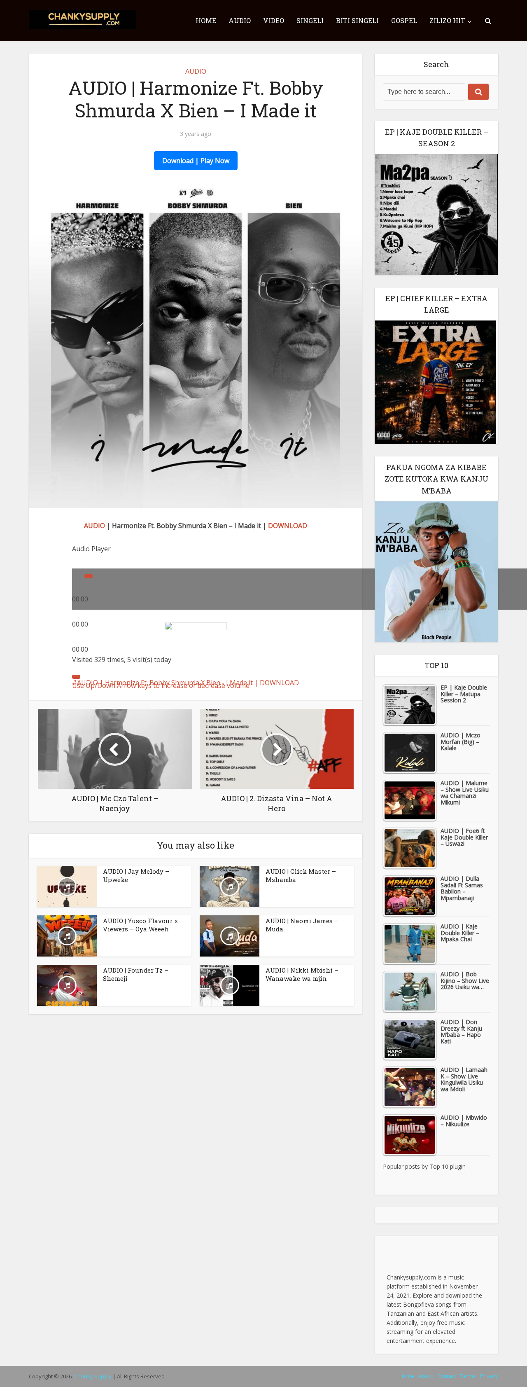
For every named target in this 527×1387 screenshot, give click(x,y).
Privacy (489, 1376)
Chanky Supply (93, 1376)
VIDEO (273, 20)
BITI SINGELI (357, 20)
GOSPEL (404, 20)
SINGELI (310, 20)
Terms (468, 1376)
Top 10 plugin (447, 1166)
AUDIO (240, 20)
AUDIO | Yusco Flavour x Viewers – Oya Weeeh (140, 925)
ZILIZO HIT (447, 20)
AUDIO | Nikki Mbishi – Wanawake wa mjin (302, 974)
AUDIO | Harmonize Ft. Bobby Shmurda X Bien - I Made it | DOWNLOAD (188, 682)
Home (406, 1376)
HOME (206, 20)
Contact (446, 1376)
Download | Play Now (195, 160)
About (425, 1376)
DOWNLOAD (287, 525)
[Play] (88, 576)
